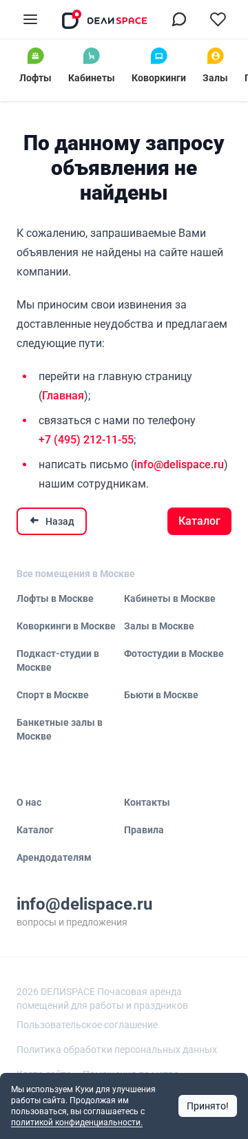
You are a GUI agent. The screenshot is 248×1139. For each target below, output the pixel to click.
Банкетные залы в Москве (60, 729)
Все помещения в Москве (76, 573)
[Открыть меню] (30, 19)
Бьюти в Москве (161, 694)
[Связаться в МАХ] (179, 19)
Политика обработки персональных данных (117, 1049)
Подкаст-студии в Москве (58, 660)
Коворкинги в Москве (66, 625)
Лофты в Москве (55, 598)
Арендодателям (54, 857)
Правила (144, 829)
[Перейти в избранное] (217, 19)
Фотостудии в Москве (174, 653)
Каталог (199, 520)
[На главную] (105, 19)
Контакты (147, 802)
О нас (29, 802)
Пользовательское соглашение (87, 1024)
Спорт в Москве (53, 694)
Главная (63, 395)
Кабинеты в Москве (170, 598)
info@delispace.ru (179, 464)
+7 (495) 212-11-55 (86, 439)
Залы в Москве (159, 625)
